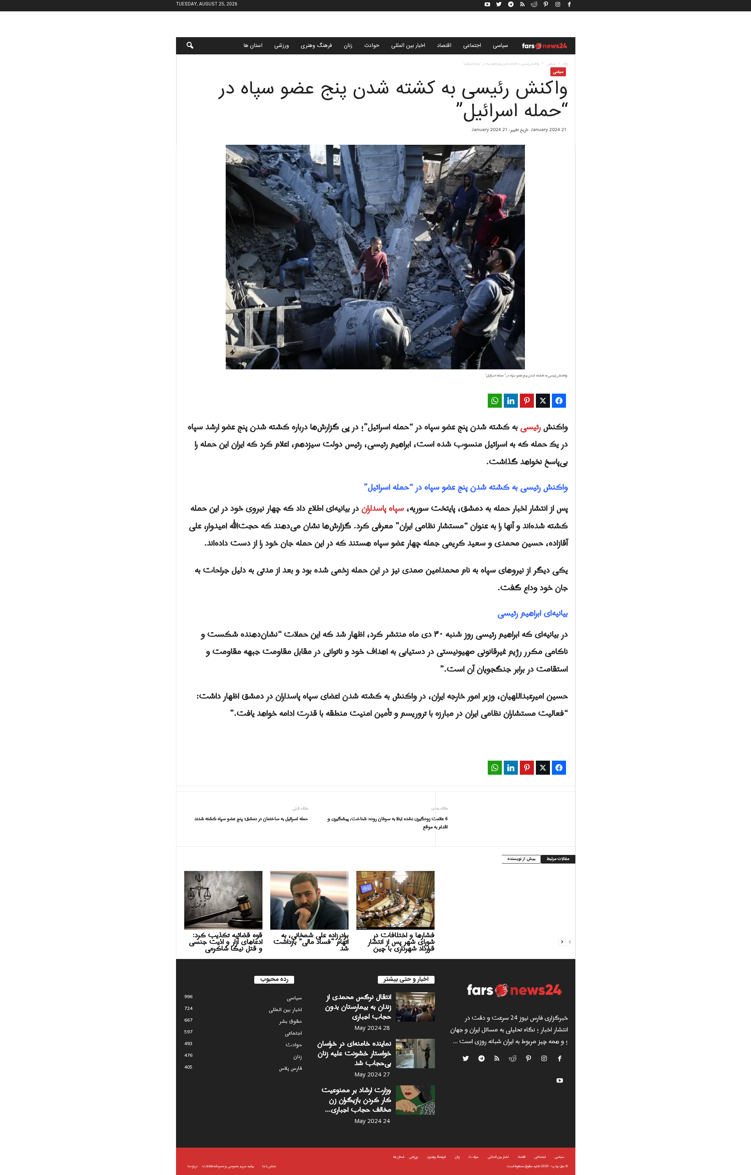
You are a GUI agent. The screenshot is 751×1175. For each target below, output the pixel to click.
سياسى (500, 45)
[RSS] (522, 5)
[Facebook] (569, 5)
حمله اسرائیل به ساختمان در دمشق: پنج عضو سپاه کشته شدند (251, 819)
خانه (565, 63)
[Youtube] (487, 5)
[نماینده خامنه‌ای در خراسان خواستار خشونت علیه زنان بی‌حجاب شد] (415, 1053)
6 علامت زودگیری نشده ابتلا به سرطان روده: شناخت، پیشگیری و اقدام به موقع (387, 823)
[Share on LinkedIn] (511, 401)
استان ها (253, 45)
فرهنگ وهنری (316, 45)
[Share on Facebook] (559, 401)
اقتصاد (444, 45)
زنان (348, 45)
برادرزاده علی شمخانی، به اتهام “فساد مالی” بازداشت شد (311, 942)
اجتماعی (472, 45)
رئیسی (531, 427)
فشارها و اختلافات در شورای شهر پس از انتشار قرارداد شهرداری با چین (401, 942)
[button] (184, 45)
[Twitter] (499, 5)
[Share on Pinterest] (527, 401)
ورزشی (281, 45)
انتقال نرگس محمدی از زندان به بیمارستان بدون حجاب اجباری (358, 1007)
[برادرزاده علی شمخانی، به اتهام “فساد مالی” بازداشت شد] (309, 900)
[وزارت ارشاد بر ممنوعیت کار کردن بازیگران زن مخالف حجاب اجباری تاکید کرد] (415, 1100)
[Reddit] (534, 5)
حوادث (371, 45)
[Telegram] (511, 5)
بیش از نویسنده (521, 859)
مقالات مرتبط (558, 859)
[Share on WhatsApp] (495, 401)
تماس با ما (269, 1166)
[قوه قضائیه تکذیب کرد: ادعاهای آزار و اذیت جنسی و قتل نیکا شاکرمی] (223, 900)
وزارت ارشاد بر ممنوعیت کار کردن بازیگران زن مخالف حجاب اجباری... (356, 1100)
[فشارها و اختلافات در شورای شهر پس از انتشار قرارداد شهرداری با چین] (395, 900)
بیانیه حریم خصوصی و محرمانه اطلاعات (228, 1166)
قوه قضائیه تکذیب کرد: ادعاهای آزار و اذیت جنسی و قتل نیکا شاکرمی (225, 942)
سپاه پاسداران (382, 508)
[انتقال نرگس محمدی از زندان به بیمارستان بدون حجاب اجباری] (415, 1007)
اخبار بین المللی (408, 45)
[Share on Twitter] (543, 401)
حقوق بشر (290, 1021)
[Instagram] (557, 5)
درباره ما (193, 1166)
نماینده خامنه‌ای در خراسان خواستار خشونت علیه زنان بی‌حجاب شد (354, 1053)
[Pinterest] (546, 5)
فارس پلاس (290, 1068)
